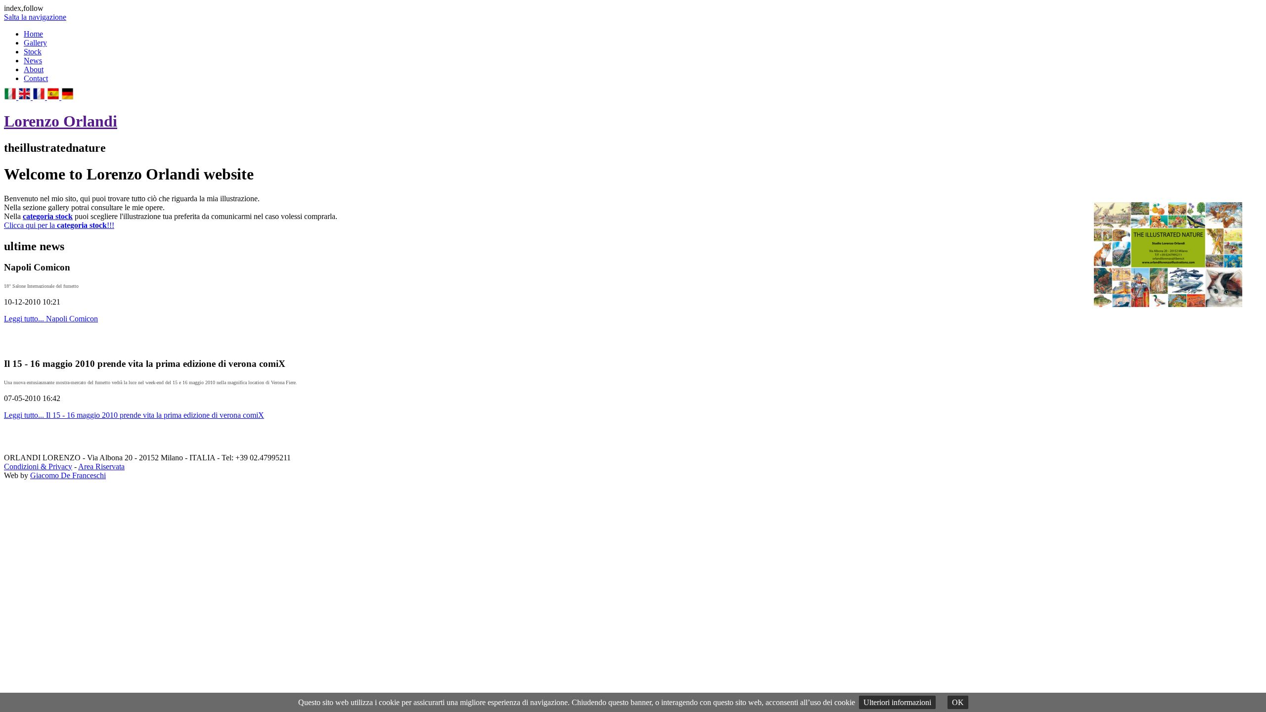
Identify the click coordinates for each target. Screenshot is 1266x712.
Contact (36, 78)
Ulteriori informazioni (897, 702)
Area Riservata (101, 466)
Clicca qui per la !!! (59, 225)
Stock (33, 51)
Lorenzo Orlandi (60, 121)
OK (958, 702)
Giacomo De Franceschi (68, 475)
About (34, 69)
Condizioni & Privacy (38, 466)
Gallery (35, 43)
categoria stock (48, 216)
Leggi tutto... (51, 318)
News (33, 60)
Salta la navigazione (35, 17)
